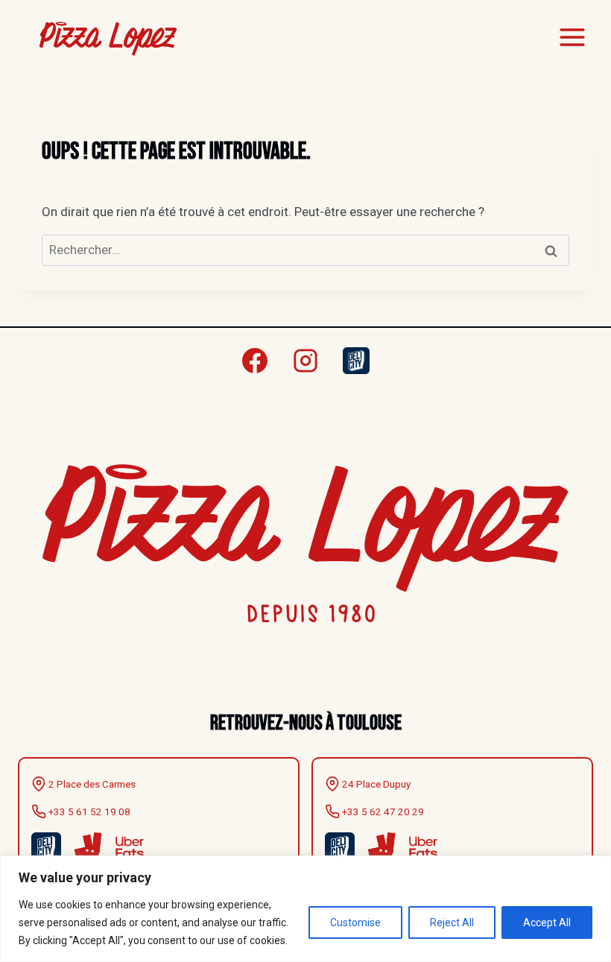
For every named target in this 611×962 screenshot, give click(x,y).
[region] (305, 908)
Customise (355, 922)
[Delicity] (356, 360)
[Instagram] (305, 360)
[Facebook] (254, 360)
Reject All (452, 922)
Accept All (547, 922)
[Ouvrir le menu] (572, 37)
